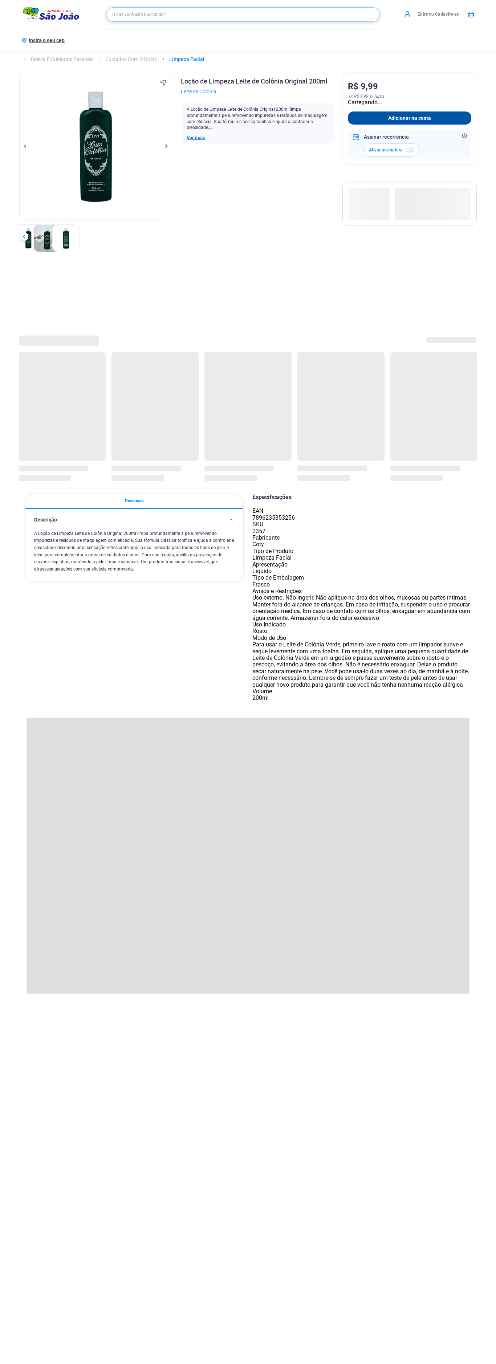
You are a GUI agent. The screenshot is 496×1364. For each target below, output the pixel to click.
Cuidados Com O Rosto (131, 59)
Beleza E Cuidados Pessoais (62, 59)
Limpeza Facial (186, 59)
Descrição (134, 500)
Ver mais (196, 137)
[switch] (410, 150)
